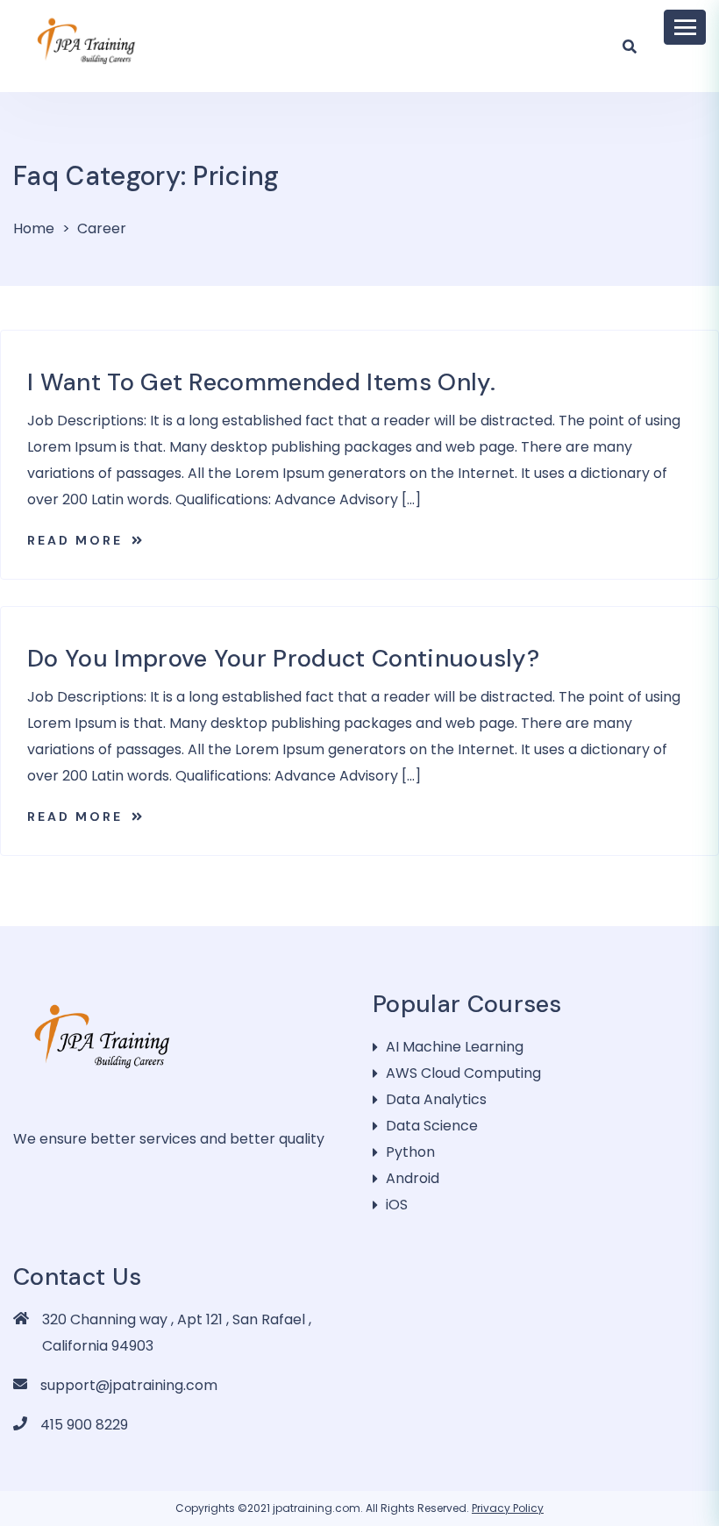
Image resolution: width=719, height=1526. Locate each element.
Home (33, 228)
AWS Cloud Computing (463, 1073)
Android (412, 1178)
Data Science (432, 1126)
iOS (397, 1204)
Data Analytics (436, 1099)
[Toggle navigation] (685, 27)
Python (410, 1152)
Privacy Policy (508, 1508)
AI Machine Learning (454, 1047)
